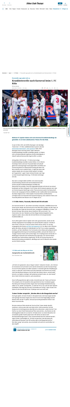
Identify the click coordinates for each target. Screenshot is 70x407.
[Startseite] (35, 3)
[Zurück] (3, 9)
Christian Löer (18, 255)
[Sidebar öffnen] (6, 8)
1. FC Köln (16, 73)
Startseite (4, 73)
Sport (10, 73)
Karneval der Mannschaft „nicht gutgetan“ (23, 148)
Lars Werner (16, 86)
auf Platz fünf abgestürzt (33, 226)
